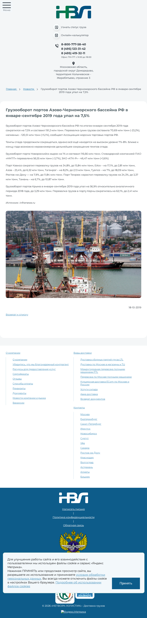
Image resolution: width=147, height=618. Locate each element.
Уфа (82, 443)
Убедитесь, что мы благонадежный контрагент (41, 364)
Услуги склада (89, 389)
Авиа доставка (89, 394)
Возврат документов (92, 398)
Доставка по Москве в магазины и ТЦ (102, 364)
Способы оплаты (23, 383)
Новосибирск (88, 433)
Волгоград (86, 462)
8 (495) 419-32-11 (73, 53)
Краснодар (87, 457)
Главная (11, 88)
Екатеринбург (88, 419)
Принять (126, 583)
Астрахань (86, 467)
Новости (29, 88)
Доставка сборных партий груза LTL (101, 359)
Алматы (85, 471)
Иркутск (85, 428)
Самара (84, 447)
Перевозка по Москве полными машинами (106, 376)
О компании (13, 352)
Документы (19, 393)
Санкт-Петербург (90, 423)
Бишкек (85, 476)
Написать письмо (73, 509)
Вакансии (18, 402)
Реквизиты (19, 388)
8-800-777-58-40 (73, 44)
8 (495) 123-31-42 (73, 49)
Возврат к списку (17, 314)
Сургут (84, 438)
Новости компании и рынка (29, 398)
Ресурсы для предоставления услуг (34, 369)
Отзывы (17, 378)
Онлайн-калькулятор (75, 35)
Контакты (79, 407)
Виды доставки (83, 352)
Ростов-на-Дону (90, 452)
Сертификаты (21, 373)
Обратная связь (73, 525)
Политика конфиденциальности (74, 517)
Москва (85, 414)
